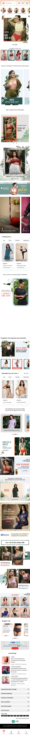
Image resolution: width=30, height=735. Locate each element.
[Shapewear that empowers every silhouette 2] (17, 364)
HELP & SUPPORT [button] (6, 702)
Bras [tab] (10, 240)
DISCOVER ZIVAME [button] (6, 706)
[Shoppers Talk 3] (12, 629)
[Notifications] (19, 3)
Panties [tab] (17, 240)
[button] (23, 3)
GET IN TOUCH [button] (5, 710)
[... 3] (11, 490)
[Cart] (26, 3)
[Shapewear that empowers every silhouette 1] (6, 364)
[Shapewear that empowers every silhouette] (15, 349)
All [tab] (4, 240)
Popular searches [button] (7, 693)
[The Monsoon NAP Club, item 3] (11, 423)
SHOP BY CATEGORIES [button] (7, 698)
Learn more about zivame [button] (9, 689)
